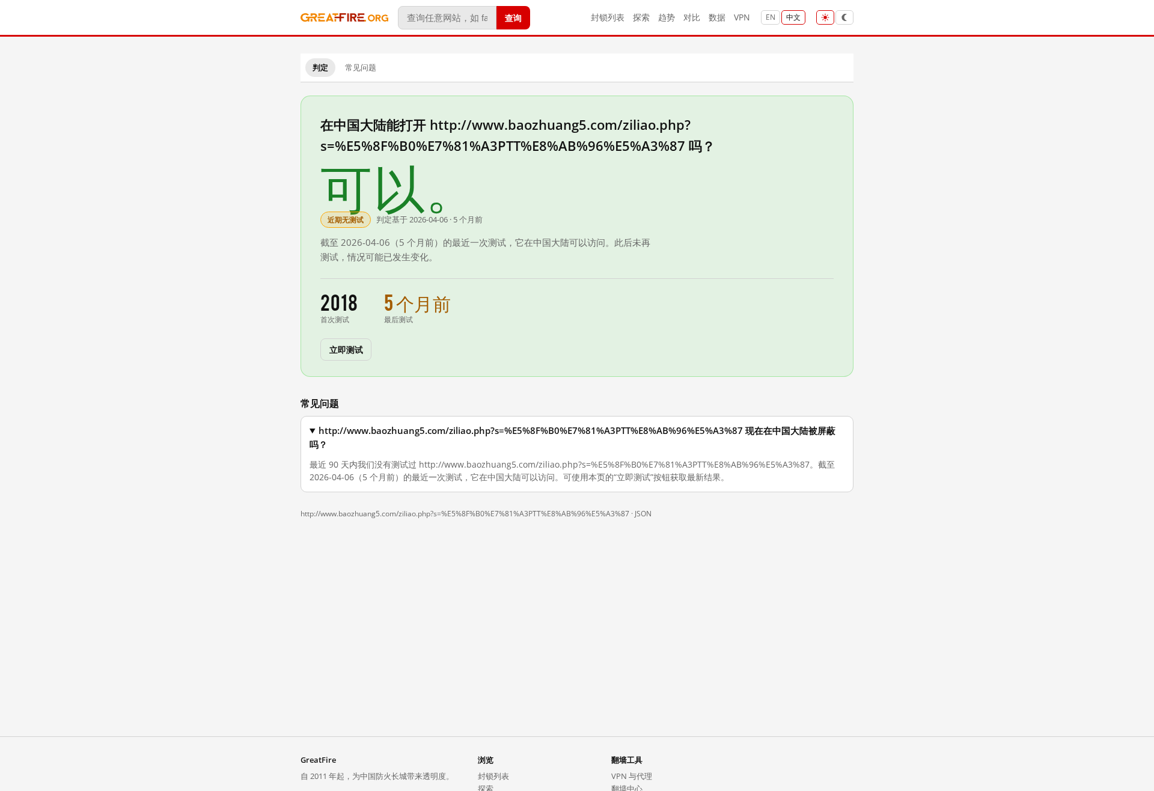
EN (770, 17)
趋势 (666, 17)
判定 (320, 67)
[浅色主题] (825, 17)
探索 (641, 17)
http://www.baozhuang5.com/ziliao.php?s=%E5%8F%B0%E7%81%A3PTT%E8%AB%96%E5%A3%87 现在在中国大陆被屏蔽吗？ (572, 437)
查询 (513, 17)
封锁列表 (607, 17)
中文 (793, 17)
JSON (643, 513)
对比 (691, 17)
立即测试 (345, 349)
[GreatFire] (344, 17)
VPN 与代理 (631, 776)
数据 (717, 17)
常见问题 (360, 67)
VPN (742, 17)
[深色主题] (844, 17)
